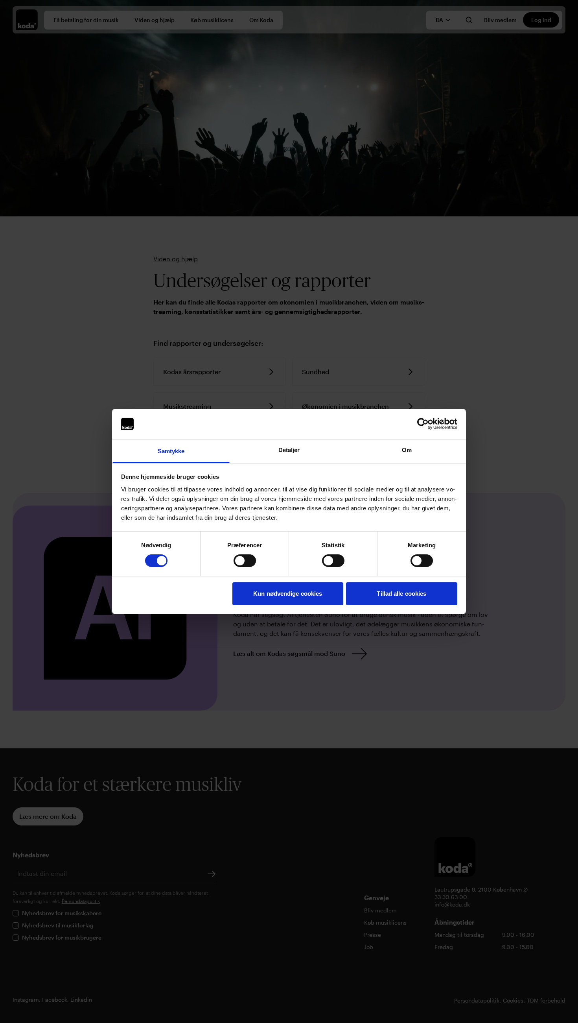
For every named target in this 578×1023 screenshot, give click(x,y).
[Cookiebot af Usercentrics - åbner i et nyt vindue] (422, 424)
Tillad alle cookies (401, 593)
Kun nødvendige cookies (287, 593)
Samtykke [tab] (171, 451)
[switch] (245, 560)
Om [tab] (407, 450)
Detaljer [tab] (289, 450)
